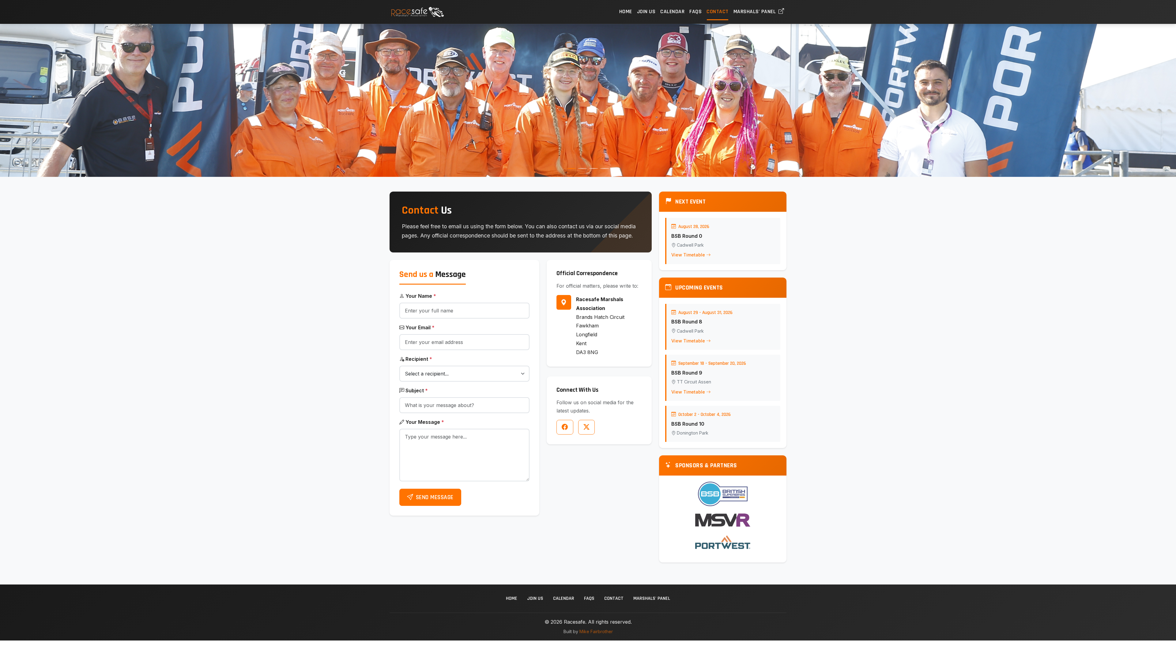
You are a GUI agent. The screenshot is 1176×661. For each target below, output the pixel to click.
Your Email (420, 327)
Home (625, 11)
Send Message (435, 497)
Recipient (418, 359)
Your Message (424, 422)
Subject (416, 390)
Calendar (672, 11)
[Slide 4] (604, 168)
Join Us (646, 11)
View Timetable (688, 254)
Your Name (420, 296)
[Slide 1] (571, 168)
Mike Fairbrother (596, 631)
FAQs (695, 11)
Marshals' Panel (755, 11)
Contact (718, 11)
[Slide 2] (582, 168)
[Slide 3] (593, 168)
